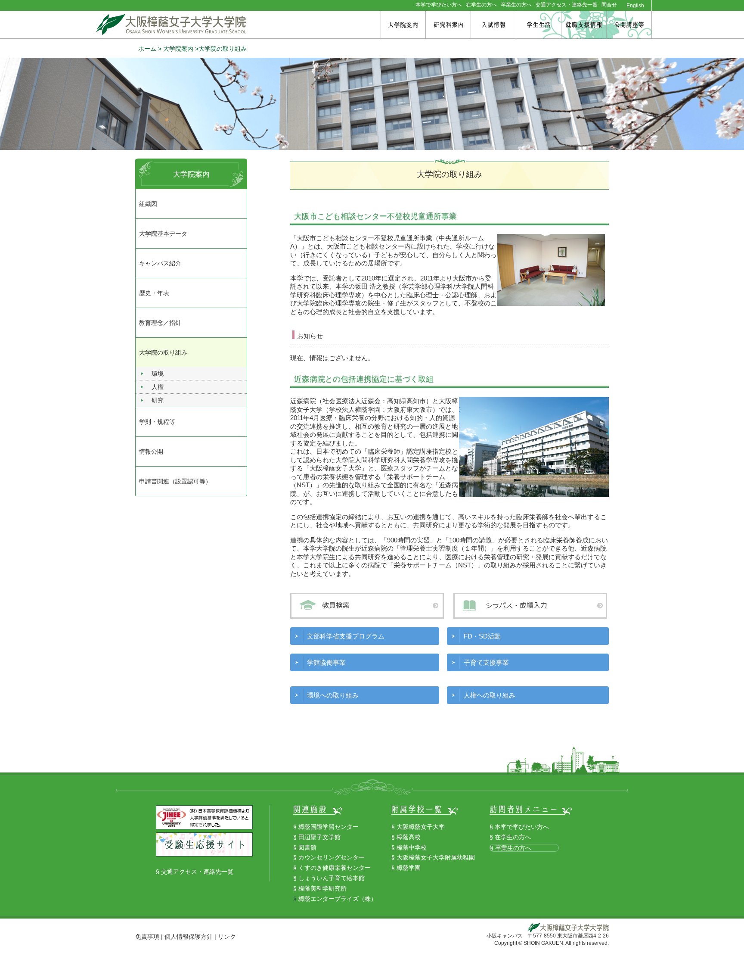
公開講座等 (629, 25)
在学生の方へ (481, 5)
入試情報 (493, 25)
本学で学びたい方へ (438, 5)
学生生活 (538, 25)
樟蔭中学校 (412, 847)
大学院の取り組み (163, 352)
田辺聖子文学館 (319, 837)
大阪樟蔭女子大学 (421, 826)
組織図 (148, 203)
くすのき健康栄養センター (334, 867)
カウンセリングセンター (331, 857)
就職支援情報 (583, 25)
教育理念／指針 (160, 322)
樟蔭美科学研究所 (322, 888)
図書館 (307, 847)
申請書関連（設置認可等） (175, 481)
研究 (158, 400)
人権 (158, 386)
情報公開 (151, 451)
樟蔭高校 (409, 837)
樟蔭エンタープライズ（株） (337, 898)
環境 (158, 373)
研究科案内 (448, 25)
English (635, 6)
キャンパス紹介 (160, 263)
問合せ (609, 5)
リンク (227, 936)
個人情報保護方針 (188, 936)
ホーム (147, 48)
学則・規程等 (157, 421)
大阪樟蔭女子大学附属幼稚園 (436, 857)
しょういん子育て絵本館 (331, 878)
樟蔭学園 (409, 867)
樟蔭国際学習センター (328, 826)
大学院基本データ (163, 233)
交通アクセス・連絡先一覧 (567, 5)
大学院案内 (403, 25)
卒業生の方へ (516, 5)
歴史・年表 (154, 293)
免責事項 (147, 936)
